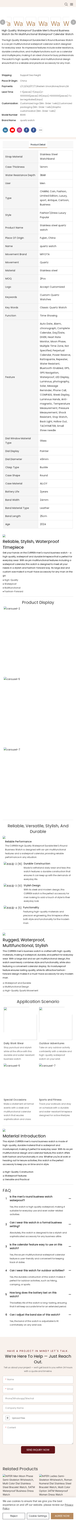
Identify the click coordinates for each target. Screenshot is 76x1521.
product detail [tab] (38, 144)
